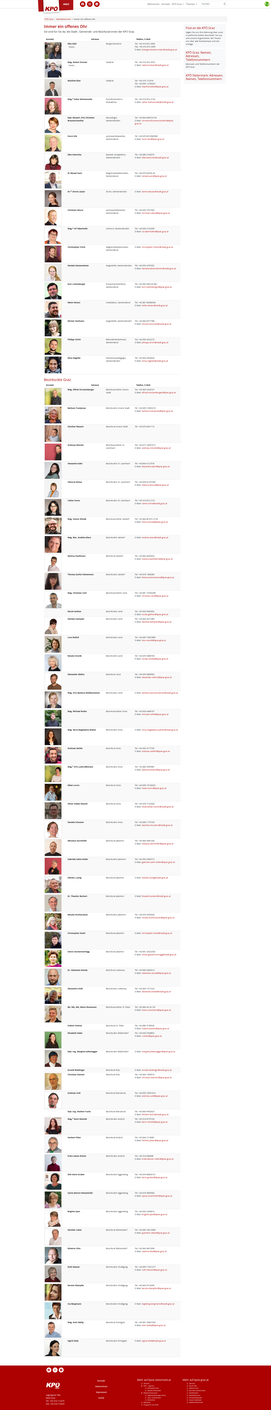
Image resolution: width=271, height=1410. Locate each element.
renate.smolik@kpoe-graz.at (155, 658)
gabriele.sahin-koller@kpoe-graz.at (158, 862)
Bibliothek (151, 1400)
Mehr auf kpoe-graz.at (196, 1379)
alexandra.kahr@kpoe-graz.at (156, 466)
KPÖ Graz (177, 4)
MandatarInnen (194, 1395)
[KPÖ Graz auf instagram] (89, 3)
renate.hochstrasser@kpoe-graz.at (158, 917)
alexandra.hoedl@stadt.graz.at (156, 991)
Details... (72, 47)
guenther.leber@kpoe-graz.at (156, 1232)
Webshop (147, 1402)
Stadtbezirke (193, 1393)
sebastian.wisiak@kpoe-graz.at (156, 973)
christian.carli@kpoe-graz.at (155, 596)
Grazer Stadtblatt (195, 1400)
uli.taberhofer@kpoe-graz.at (155, 231)
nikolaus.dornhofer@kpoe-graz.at (157, 843)
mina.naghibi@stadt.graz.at (155, 361)
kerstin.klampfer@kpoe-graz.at (156, 1288)
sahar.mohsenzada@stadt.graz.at (158, 102)
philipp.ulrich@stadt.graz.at (155, 342)
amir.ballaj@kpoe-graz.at (154, 1325)
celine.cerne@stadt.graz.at (154, 503)
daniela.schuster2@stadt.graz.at (157, 825)
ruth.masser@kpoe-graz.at (154, 1269)
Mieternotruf (193, 1388)
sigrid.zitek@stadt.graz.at (154, 1340)
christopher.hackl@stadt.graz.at (157, 933)
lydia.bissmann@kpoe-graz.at (156, 769)
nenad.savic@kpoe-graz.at (154, 176)
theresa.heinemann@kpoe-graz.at (158, 577)
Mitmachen (153, 4)
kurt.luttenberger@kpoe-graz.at (157, 287)
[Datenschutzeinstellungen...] (267, 4)
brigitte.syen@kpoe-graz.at (154, 1214)
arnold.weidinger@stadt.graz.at (157, 1070)
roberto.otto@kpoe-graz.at (154, 1251)
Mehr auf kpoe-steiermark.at (154, 1379)
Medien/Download (150, 1393)
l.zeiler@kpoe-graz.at (152, 1036)
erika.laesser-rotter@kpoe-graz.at (157, 1159)
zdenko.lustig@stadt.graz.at (155, 877)
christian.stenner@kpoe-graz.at (157, 1077)
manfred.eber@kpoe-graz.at (155, 86)
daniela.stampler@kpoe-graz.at (156, 621)
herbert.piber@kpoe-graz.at (155, 1140)
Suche (101, 1397)
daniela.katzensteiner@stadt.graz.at (159, 268)
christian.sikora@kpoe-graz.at (156, 213)
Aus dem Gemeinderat (197, 1390)
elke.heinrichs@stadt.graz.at (155, 157)
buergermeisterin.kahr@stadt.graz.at (159, 49)
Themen (190, 4)
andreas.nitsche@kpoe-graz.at (156, 448)
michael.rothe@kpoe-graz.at (155, 714)
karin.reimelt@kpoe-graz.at (155, 1122)
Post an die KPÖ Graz (200, 28)
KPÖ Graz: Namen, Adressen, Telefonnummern (198, 56)
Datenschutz (101, 1386)
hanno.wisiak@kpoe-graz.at (155, 522)
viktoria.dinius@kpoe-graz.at (155, 485)
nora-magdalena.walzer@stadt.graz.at (160, 729)
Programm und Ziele (151, 1405)
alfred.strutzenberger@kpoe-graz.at (159, 392)
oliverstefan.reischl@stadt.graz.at (158, 806)
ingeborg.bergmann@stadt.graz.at (158, 1303)
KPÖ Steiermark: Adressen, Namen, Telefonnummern (204, 77)
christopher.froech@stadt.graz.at (157, 247)
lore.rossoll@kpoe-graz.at (154, 640)
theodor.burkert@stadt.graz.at (156, 896)
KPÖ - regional (149, 1386)
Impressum (101, 1392)
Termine (146, 1383)
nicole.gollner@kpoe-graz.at (155, 614)
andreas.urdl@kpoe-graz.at (155, 1096)
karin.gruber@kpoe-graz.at (154, 1177)
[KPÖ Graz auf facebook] (82, 3)
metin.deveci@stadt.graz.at (155, 305)
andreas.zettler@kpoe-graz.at (156, 751)
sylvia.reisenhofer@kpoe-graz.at (157, 1196)
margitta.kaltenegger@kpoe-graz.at (158, 1051)
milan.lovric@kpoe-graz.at (154, 788)
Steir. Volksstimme (154, 1398)
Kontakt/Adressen (195, 1398)
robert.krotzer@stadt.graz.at (155, 65)
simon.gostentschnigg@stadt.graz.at (159, 954)
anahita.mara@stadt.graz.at (155, 537)
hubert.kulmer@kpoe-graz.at (155, 1028)
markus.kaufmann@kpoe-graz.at (157, 559)
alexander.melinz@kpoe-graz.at (157, 677)
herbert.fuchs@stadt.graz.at (155, 1114)
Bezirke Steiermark (154, 1390)
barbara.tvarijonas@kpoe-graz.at (157, 411)
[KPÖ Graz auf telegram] (96, 3)
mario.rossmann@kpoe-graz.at (156, 1010)
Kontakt (165, 4)
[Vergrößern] (53, 50)
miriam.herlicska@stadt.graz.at (156, 324)
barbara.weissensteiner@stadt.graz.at (160, 692)
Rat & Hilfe (193, 1386)
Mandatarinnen (153, 1388)
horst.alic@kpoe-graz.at (153, 139)
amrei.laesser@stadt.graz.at (155, 191)
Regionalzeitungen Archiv (156, 1395)
